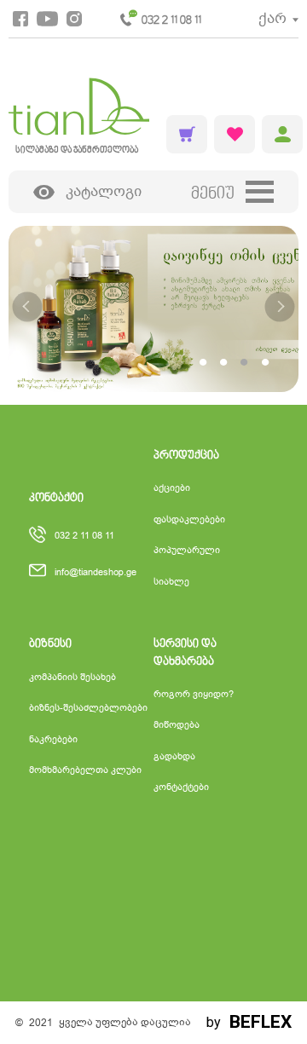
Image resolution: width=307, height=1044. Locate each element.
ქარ (272, 18)
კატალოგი (104, 191)
